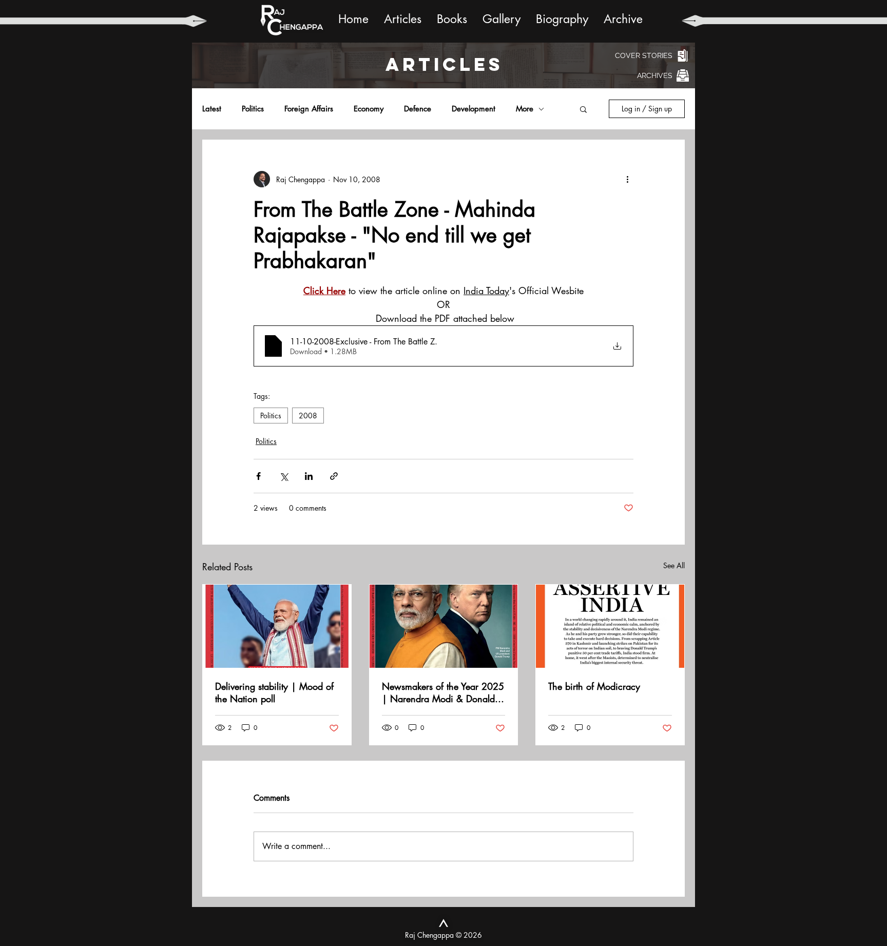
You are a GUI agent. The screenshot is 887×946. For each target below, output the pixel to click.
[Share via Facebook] (258, 476)
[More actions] (627, 179)
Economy (368, 108)
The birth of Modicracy (594, 686)
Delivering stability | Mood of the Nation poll (274, 692)
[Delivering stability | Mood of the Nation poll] (277, 626)
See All (674, 565)
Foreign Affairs (308, 108)
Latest (211, 108)
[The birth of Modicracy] (610, 626)
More (524, 108)
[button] (583, 109)
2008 (308, 415)
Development (473, 108)
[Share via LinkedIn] (309, 476)
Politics (253, 108)
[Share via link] (334, 476)
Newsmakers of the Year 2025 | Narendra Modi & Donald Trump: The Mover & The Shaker (443, 692)
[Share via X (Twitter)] (283, 476)
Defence (417, 108)
